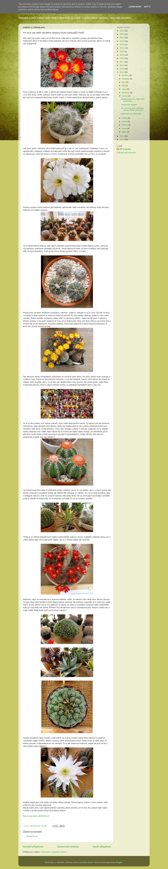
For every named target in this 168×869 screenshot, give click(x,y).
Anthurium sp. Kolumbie (131, 114)
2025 (122, 34)
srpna (124, 89)
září (123, 86)
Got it (147, 7)
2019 (122, 55)
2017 (122, 62)
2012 (122, 140)
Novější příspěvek (33, 846)
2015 (122, 69)
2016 (122, 65)
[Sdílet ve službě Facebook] (61, 826)
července (126, 93)
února (124, 128)
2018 (122, 58)
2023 (122, 41)
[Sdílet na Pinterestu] (63, 826)
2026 (122, 31)
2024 (122, 38)
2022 (122, 45)
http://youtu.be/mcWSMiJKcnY (36, 816)
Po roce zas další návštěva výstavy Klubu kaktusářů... (133, 109)
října (124, 82)
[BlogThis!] (56, 826)
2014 (122, 72)
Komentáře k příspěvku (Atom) (53, 852)
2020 (122, 52)
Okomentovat (32, 836)
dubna (125, 121)
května (125, 118)
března (125, 125)
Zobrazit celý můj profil (126, 153)
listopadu (126, 79)
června (125, 96)
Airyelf (90, 862)
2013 (122, 136)
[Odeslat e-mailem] (53, 826)
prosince (125, 75)
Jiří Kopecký (125, 149)
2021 (122, 48)
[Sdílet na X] (58, 826)
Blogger (119, 862)
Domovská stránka (68, 846)
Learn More (135, 7)
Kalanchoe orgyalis (129, 105)
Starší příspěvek (102, 846)
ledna (124, 132)
